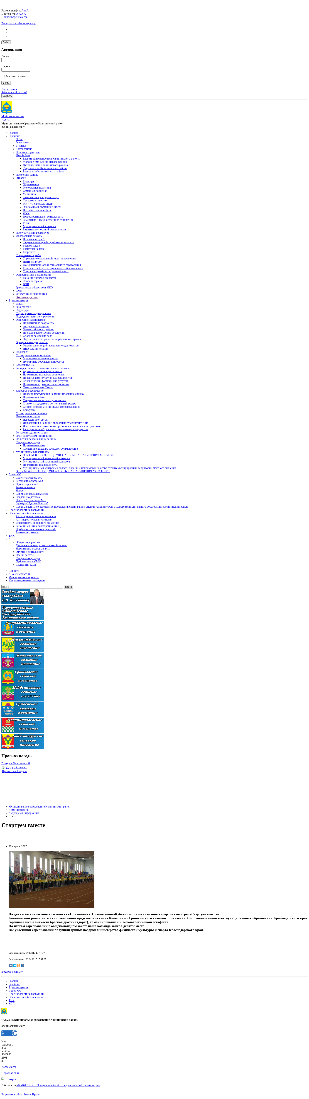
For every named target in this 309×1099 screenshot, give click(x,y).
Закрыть (7, 96)
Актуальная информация (24, 812)
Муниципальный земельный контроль (46, 458)
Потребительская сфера (37, 210)
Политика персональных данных (36, 438)
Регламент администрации (32, 432)
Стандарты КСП (26, 564)
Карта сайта (8, 1066)
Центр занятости (33, 261)
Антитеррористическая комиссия (36, 516)
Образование (31, 184)
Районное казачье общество (40, 277)
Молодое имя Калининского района (45, 161)
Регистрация (9, 89)
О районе (14, 136)
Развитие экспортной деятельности (44, 229)
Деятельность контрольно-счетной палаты (41, 545)
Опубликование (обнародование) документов (51, 345)
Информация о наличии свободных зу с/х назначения (55, 422)
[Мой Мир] (22, 965)
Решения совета (25, 487)
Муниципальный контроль (39, 226)
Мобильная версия (12, 116)
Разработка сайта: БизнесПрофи (20, 1094)
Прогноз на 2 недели (14, 771)
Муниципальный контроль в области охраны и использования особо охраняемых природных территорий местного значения (99, 467)
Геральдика (23, 142)
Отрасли (21, 177)
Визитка (21, 145)
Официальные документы (32, 342)
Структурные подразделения (33, 313)
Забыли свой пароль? (14, 92)
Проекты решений (27, 484)
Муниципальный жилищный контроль (46, 461)
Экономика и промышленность (42, 206)
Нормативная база (34, 397)
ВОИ (26, 284)
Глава (19, 303)
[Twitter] (14, 965)
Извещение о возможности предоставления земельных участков (62, 426)
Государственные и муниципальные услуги (42, 368)
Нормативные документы (38, 322)
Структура (22, 310)
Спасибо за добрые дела (37, 335)
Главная (13, 132)
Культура (28, 181)
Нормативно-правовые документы (44, 374)
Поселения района (27, 174)
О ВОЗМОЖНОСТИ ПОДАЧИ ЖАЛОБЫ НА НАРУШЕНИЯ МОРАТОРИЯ (70, 455)
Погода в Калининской (15, 763)
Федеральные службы (29, 235)
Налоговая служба (34, 239)
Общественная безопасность (26, 513)
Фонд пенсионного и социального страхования (52, 264)
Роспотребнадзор (33, 248)
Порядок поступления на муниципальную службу (53, 393)
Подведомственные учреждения (35, 316)
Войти (6, 42)
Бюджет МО (23, 351)
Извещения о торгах (28, 416)
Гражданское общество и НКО (34, 287)
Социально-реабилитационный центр (46, 271)
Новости (21, 490)
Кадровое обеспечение (29, 390)
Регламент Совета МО (29, 480)
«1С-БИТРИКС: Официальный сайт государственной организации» (58, 1085)
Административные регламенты (42, 371)
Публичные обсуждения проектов (44, 361)
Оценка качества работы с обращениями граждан (53, 339)
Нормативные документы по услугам (46, 384)
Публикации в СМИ (28, 561)
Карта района (24, 148)
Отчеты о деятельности (30, 551)
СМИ (19, 290)
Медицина (29, 194)
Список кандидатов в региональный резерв (49, 403)
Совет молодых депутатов (32, 493)
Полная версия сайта (14, 16)
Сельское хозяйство (35, 200)
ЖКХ (26, 213)
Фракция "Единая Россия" (32, 503)
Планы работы (25, 554)
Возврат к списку (12, 971)
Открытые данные (27, 297)
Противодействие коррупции (27, 509)
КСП (12, 538)
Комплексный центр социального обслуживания (53, 268)
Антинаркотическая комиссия (34, 519)
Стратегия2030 (25, 364)
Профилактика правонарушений (36, 529)
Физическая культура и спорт (41, 197)
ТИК (11, 535)
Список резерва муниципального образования (51, 406)
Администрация (18, 300)
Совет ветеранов (33, 281)
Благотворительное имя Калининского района (51, 158)
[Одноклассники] (18, 965)
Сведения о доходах (28, 442)
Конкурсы (29, 409)
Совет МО (15, 474)
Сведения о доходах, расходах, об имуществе (50, 448)
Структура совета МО (29, 477)
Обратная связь (10, 1072)
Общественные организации (33, 274)
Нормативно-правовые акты (40, 464)
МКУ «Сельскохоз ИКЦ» (38, 203)
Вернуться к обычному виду (18, 23)
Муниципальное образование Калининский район (39, 806)
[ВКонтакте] (11, 965)
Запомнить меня (16, 76)
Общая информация (28, 542)
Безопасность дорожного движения (37, 522)
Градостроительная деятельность (43, 216)
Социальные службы (28, 255)
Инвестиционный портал (31, 293)
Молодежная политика (37, 187)
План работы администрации (34, 435)
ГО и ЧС (28, 223)
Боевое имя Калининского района (43, 171)
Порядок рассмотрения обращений (44, 332)
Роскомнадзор (31, 245)
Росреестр (29, 252)
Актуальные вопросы (36, 326)
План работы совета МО (31, 500)
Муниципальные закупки (31, 413)
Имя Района (23, 155)
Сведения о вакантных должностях (44, 400)
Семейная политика (35, 190)
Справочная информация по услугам (45, 380)
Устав (19, 139)
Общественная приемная (31, 319)
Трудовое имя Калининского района (45, 168)
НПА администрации (36, 348)
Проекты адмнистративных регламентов (48, 377)
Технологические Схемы (38, 387)
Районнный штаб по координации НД (39, 525)
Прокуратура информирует (32, 232)
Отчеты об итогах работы (38, 329)
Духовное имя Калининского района (45, 165)
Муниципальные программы (33, 355)
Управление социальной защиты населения (49, 258)
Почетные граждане (28, 152)
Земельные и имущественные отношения (48, 219)
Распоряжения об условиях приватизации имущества (55, 429)
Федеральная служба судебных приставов (48, 242)
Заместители (23, 306)
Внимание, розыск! (27, 532)
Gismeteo (21, 767)
